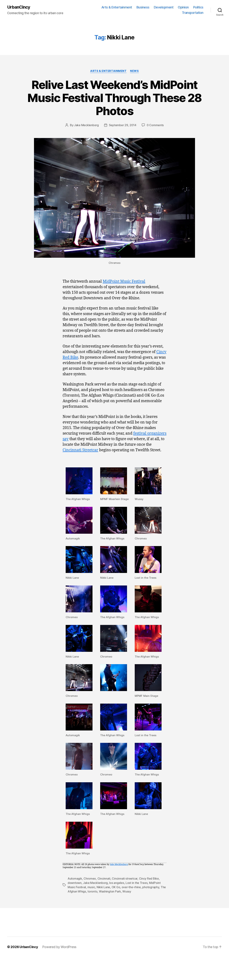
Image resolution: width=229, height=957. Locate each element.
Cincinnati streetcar (124, 878)
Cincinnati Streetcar (80, 450)
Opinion (183, 7)
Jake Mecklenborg (86, 125)
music (91, 887)
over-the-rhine (131, 887)
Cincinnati (104, 878)
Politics (198, 7)
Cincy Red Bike (149, 878)
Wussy (126, 891)
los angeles (116, 883)
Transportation (192, 13)
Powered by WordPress (59, 947)
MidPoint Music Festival (124, 281)
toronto (92, 891)
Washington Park (110, 891)
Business (143, 7)
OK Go (116, 887)
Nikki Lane (103, 887)
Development (164, 7)
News (134, 71)
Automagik (75, 878)
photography (150, 887)
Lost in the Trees (136, 883)
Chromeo (90, 878)
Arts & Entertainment (116, 7)
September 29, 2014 (122, 125)
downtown (75, 883)
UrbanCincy (18, 7)
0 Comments (155, 125)
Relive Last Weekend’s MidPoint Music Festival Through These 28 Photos (114, 98)
